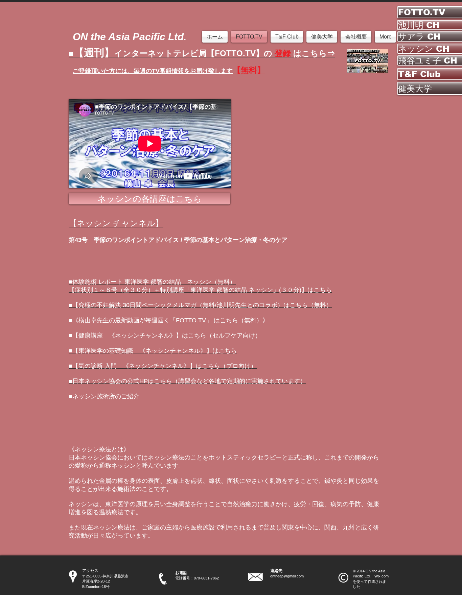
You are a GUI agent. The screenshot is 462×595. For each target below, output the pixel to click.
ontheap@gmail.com (287, 576)
